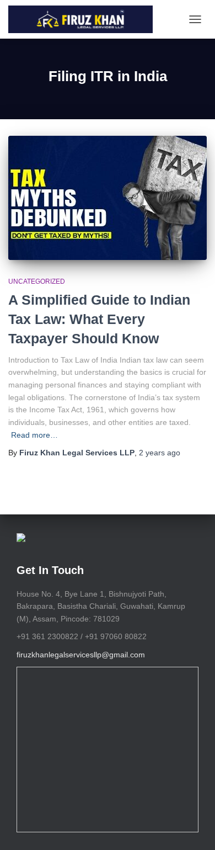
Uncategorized (36, 281)
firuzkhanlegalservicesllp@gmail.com (81, 654)
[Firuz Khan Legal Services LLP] (84, 19)
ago (159, 452)
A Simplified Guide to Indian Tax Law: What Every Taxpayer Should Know (99, 319)
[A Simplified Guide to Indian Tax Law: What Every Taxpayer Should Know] (107, 198)
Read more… (34, 435)
